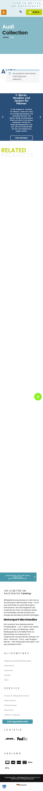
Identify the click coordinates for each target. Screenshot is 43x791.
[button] (21, 12)
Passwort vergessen (12, 715)
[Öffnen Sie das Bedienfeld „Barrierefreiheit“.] (38, 396)
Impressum (8, 670)
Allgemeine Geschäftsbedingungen (17, 661)
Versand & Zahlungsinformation (16, 696)
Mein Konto (8, 710)
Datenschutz (9, 665)
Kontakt (7, 675)
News (6, 680)
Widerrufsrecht (10, 700)
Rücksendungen (10, 705)
